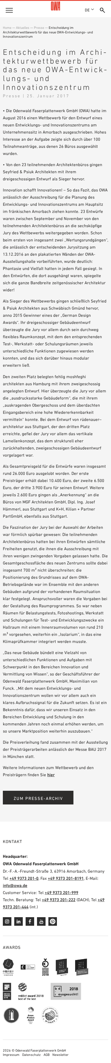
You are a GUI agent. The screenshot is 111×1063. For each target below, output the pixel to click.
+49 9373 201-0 (23, 878)
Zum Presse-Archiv (38, 798)
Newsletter (60, 1055)
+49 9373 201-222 (58, 899)
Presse (39, 28)
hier (51, 774)
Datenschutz (31, 1055)
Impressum (11, 1055)
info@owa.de (15, 885)
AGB (47, 1055)
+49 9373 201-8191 (66, 878)
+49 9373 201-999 (61, 892)
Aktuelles (22, 28)
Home (7, 28)
